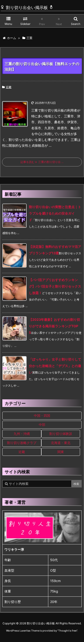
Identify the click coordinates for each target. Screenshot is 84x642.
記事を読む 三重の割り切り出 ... (42, 162)
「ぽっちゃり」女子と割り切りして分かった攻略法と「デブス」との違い (55, 365)
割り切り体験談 (60, 434)
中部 (42, 425)
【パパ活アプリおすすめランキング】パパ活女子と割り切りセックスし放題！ (55, 286)
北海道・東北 (60, 443)
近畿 (8, 87)
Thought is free (67, 630)
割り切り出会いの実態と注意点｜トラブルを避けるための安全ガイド (55, 213)
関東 (60, 452)
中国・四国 (42, 415)
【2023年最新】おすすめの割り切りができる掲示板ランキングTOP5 (54, 326)
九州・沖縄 (22, 434)
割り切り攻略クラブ (21, 443)
